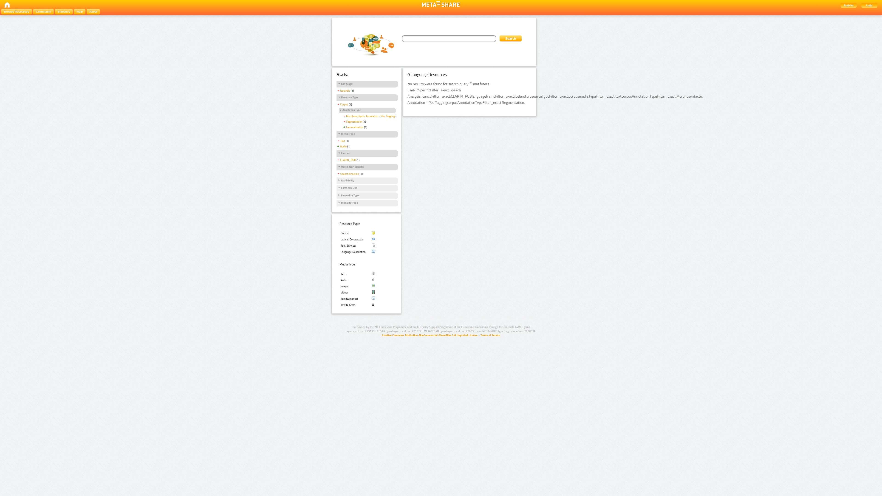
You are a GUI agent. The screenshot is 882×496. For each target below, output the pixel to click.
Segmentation (354, 121)
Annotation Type (351, 110)
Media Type (348, 133)
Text (342, 141)
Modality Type (349, 202)
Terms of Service (490, 335)
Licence (345, 153)
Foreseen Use (349, 187)
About (93, 11)
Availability (347, 180)
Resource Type (349, 97)
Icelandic (345, 90)
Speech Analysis (349, 173)
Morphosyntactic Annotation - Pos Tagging (370, 116)
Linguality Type (350, 195)
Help (80, 11)
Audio (343, 146)
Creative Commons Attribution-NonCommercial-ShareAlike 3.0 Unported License (430, 335)
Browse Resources (16, 11)
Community (43, 11)
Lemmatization (354, 127)
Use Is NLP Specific (352, 166)
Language (347, 83)
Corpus (344, 104)
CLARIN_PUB (348, 160)
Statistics (64, 11)
